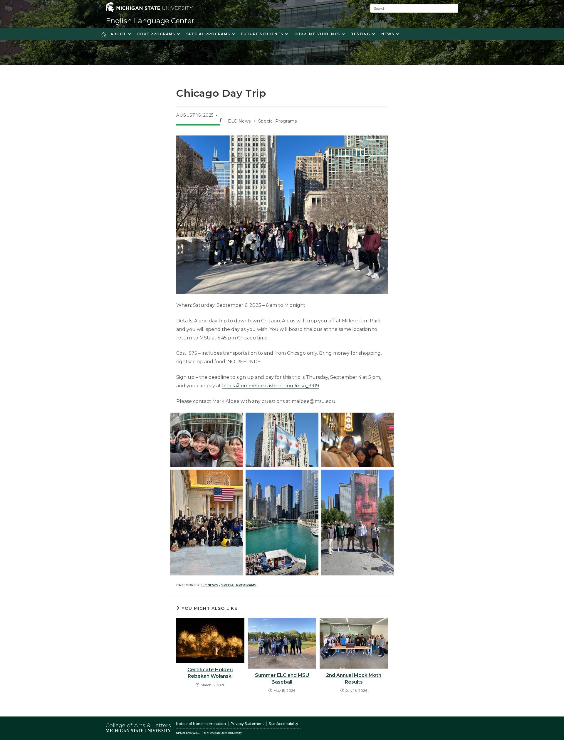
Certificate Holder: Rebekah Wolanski (210, 673)
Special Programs (277, 121)
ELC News (239, 121)
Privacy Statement (247, 723)
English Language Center (150, 20)
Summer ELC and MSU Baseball (282, 678)
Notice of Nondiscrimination (201, 723)
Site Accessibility (283, 723)
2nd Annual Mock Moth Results (353, 678)
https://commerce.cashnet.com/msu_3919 (270, 386)
